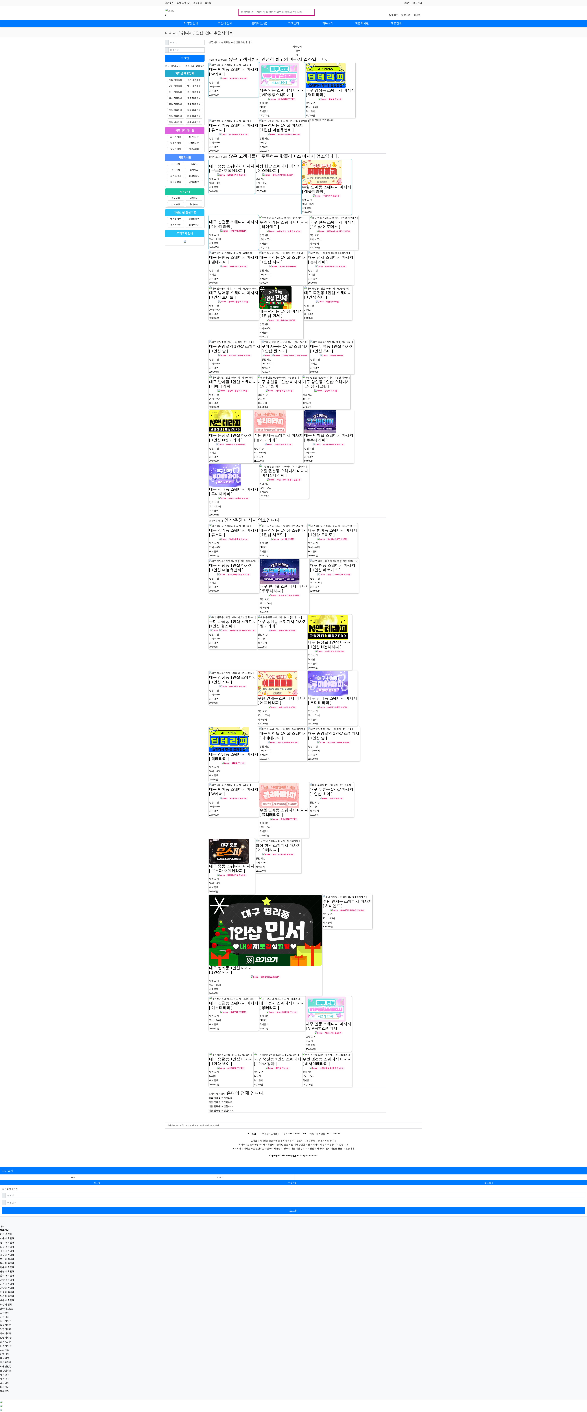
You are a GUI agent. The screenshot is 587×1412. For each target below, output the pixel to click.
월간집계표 (194, 182)
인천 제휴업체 (175, 86)
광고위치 (4, 1383)
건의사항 (175, 170)
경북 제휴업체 (194, 110)
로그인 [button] (97, 1182)
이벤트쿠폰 (194, 225)
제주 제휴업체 (194, 122)
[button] (220, 1177)
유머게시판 (194, 143)
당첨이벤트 (194, 219)
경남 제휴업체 (175, 110)
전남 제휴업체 (175, 116)
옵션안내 (4, 1387)
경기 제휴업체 (194, 80)
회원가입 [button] (292, 1182)
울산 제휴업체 (175, 98)
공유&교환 (194, 149)
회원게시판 (5, 1345)
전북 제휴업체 (194, 116)
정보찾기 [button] (488, 1182)
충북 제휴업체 (194, 104)
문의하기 (214, 1125)
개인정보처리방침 (175, 1125)
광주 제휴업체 (194, 98)
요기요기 (7, 1170)
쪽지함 (208, 3)
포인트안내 (175, 176)
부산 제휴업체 (194, 92)
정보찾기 (200, 66)
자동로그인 (175, 66)
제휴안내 (4, 1374)
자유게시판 (175, 137)
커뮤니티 (4, 1316)
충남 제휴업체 (175, 104)
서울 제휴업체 (175, 80)
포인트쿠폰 (175, 225)
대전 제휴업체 (194, 86)
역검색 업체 (6, 1304)
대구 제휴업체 (175, 92)
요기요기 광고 (192, 1125)
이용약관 (204, 1125)
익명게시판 (175, 143)
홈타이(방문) (6, 1308)
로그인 (407, 3)
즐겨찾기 (169, 3)
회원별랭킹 (194, 176)
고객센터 (4, 1312)
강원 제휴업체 (175, 122)
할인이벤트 (175, 219)
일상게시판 (175, 149)
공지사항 (175, 164)
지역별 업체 (6, 1234)
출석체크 (197, 3)
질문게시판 (194, 137)
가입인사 (194, 164)
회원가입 (417, 3)
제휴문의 (4, 1391)
